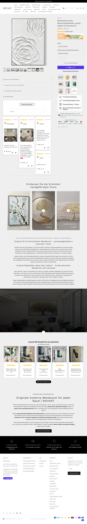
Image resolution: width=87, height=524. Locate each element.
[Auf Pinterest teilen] (65, 126)
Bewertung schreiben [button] (27, 104)
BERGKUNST (18, 9)
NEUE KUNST (36, 7)
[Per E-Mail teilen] (67, 126)
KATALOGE (37, 9)
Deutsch (72, 8)
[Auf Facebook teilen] (61, 126)
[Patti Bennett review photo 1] (10, 135)
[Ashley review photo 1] (27, 135)
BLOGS (44, 9)
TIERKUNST (52, 7)
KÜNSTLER (17, 11)
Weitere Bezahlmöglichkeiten (70, 71)
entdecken (24, 227)
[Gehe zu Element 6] (25, 70)
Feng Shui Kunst (27, 9)
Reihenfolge (42, 461)
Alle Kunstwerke (19, 7)
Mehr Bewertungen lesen (43, 381)
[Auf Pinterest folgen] (13, 513)
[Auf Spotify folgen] (20, 513)
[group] (43, 310)
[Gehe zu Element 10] (41, 70)
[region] (43, 310)
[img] (7, 119)
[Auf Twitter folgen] (7, 513)
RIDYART (59, 18)
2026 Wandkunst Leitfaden (45, 11)
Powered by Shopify (42, 518)
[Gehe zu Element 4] (17, 70)
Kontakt (41, 463)
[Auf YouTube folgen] (17, 513)
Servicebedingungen (28, 471)
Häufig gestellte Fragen (54, 9)
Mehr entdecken (43, 431)
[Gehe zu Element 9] (37, 70)
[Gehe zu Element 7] (29, 70)
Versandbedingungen (29, 468)
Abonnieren (74, 473)
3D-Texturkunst (47, 4)
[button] (61, 31)
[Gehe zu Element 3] (13, 70)
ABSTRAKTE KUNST (25, 4)
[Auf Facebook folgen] (3, 513)
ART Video (25, 11)
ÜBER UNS (33, 11)
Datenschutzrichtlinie (29, 463)
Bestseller (27, 7)
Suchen (41, 466)
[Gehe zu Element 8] (33, 70)
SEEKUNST (56, 4)
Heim (16, 4)
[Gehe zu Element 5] (21, 70)
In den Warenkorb (71, 63)
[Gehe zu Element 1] (5, 70)
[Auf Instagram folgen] (10, 513)
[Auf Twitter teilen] (63, 126)
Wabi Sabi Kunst (36, 4)
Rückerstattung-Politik (29, 466)
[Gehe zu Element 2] (9, 70)
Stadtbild (44, 7)
